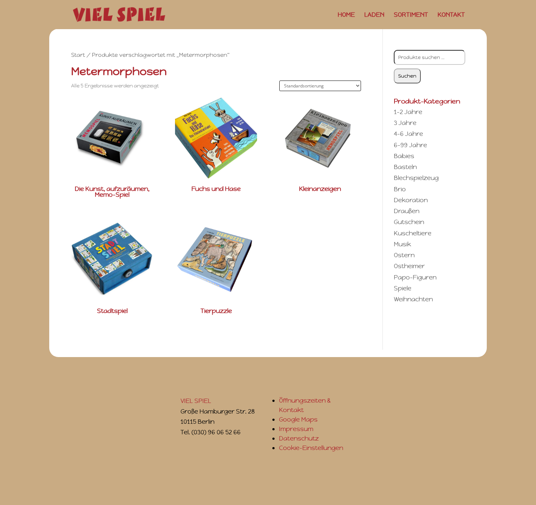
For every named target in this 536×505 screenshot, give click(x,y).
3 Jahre (405, 123)
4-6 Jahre (408, 134)
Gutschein (409, 222)
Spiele (402, 288)
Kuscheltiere (412, 233)
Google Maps (298, 419)
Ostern (404, 255)
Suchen (407, 76)
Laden (374, 15)
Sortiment (411, 15)
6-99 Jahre (410, 145)
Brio (400, 189)
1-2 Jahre (408, 112)
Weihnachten (413, 299)
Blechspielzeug (416, 178)
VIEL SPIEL (195, 401)
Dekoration (411, 200)
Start (78, 54)
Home (346, 15)
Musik (402, 244)
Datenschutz (299, 438)
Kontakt (451, 15)
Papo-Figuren (415, 277)
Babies (404, 156)
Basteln (405, 167)
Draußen (406, 211)
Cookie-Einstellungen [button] (311, 448)
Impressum (296, 429)
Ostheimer (409, 266)
